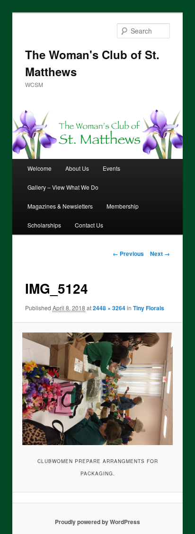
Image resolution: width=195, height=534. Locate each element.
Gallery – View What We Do (62, 187)
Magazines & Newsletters (60, 206)
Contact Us (89, 225)
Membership (122, 206)
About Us (77, 168)
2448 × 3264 (109, 308)
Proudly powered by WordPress (97, 521)
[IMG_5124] (97, 389)
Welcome (39, 168)
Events (111, 168)
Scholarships (44, 225)
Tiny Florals (148, 308)
